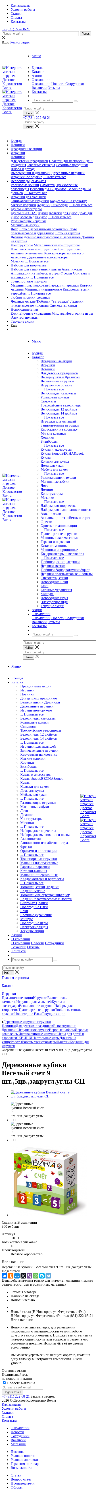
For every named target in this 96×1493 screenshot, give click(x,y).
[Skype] (42, 1276)
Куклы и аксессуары (26, 209)
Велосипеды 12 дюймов (48, 189)
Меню (36, 56)
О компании (41, 84)
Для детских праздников (29, 161)
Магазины (18, 1444)
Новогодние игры (79, 313)
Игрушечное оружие (26, 177)
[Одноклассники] (10, 1276)
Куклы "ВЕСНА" (24, 213)
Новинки (18, 145)
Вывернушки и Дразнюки (30, 173)
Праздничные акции (26, 149)
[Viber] (29, 1276)
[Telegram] (48, 1276)
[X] (23, 1276)
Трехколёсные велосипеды (61, 405)
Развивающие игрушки (28, 221)
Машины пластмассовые (29, 285)
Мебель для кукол (33, 217)
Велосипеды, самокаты (28, 181)
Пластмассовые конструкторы (34, 249)
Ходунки (43, 205)
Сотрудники (74, 84)
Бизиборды (59, 205)
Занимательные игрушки (30, 201)
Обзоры (17, 1487)
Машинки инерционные (43, 289)
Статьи (16, 1475)
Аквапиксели (72, 269)
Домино (17, 237)
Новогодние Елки (24, 309)
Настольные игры (46, 1038)
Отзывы (54, 88)
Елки (15, 313)
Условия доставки (24, 1460)
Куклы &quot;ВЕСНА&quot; (62, 453)
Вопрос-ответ (21, 1479)
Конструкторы (22, 245)
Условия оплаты (23, 1456)
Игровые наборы (62, 1030)
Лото (14, 229)
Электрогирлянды (24, 317)
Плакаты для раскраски (67, 161)
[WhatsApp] (35, 1276)
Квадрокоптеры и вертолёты (62, 554)
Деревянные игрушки (68, 173)
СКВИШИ (24, 1038)
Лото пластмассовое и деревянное (44, 231)
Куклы (43, 213)
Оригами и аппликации (59, 526)
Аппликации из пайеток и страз (35, 273)
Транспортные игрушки (29, 281)
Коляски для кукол (63, 213)
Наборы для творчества (28, 265)
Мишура (58, 313)
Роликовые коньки (25, 185)
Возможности (21, 1468)
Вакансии (39, 88)
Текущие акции (22, 321)
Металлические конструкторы (57, 245)
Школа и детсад (23, 169)
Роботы (16, 1042)
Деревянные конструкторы (47, 257)
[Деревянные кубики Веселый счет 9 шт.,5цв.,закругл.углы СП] (52, 1096)
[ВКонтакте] (4, 1276)
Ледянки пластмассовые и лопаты (47, 303)
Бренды (16, 141)
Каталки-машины (54, 546)
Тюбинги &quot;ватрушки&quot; (65, 570)
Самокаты (47, 185)
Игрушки (18, 153)
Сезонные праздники (72, 165)
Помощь (17, 1452)
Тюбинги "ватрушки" (52, 301)
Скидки (8, 1412)
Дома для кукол (52, 465)
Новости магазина (20, 1383)
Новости (58, 84)
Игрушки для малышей (28, 197)
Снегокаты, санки (63, 305)
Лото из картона (67, 233)
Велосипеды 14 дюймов (59, 413)
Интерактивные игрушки (38, 1034)
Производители (23, 1483)
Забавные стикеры (41, 165)
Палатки (63, 1042)
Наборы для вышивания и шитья (36, 269)
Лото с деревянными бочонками (44, 229)
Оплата (7, 1416)
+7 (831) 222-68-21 (16, 29)
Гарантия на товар (25, 1464)
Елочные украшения (35, 313)
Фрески (66, 273)
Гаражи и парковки (64, 285)
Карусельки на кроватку (68, 201)
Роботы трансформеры (39, 1042)
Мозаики (17, 261)
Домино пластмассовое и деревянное (52, 237)
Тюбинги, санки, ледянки (30, 297)
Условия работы (14, 1408)
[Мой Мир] (17, 1276)
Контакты (9, 1420)
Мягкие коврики (23, 205)
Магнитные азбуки (25, 225)
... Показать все (52, 389)
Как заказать (11, 1404)
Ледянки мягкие (23, 301)
